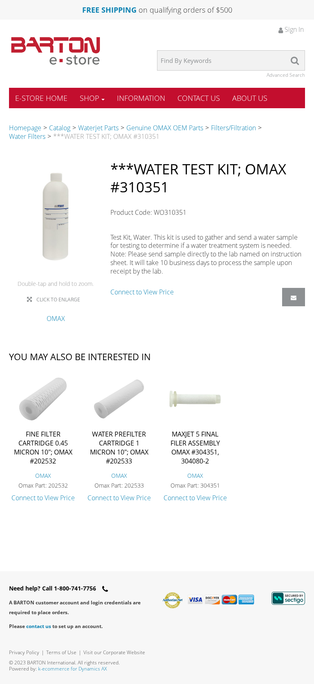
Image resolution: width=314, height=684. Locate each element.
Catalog (59, 127)
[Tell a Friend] (293, 297)
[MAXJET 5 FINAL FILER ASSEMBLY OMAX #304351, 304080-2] (195, 399)
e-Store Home (41, 98)
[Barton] (55, 51)
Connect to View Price (142, 291)
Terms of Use (61, 652)
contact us (38, 626)
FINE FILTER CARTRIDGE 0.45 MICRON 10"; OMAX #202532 (43, 448)
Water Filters (27, 136)
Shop (89, 98)
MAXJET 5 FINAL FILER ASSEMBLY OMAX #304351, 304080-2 (195, 448)
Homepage (25, 127)
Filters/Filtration (233, 127)
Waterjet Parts (98, 127)
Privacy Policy (24, 652)
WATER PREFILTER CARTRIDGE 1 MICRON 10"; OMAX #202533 (119, 448)
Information (141, 98)
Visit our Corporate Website (114, 652)
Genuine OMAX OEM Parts (164, 127)
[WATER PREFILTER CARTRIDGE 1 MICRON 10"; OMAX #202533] (119, 399)
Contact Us (198, 98)
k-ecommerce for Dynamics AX (72, 668)
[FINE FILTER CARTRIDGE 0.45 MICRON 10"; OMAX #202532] (43, 399)
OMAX (56, 318)
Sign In (293, 29)
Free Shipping (109, 10)
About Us (249, 98)
